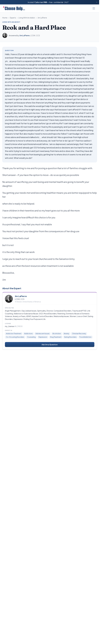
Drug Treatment (55, 337)
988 (45, 2)
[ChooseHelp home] (14, 8)
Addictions (28, 334)
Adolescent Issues (43, 334)
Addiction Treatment (13, 334)
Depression (43, 337)
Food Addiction (85, 337)
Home (4, 18)
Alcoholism (56, 334)
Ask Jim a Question (50, 344)
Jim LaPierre (42, 18)
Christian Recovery (79, 334)
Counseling (31, 337)
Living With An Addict (26, 18)
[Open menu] (93, 8)
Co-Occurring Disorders (15, 337)
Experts (13, 18)
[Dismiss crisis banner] (96, 2)
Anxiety (66, 334)
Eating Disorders (70, 337)
